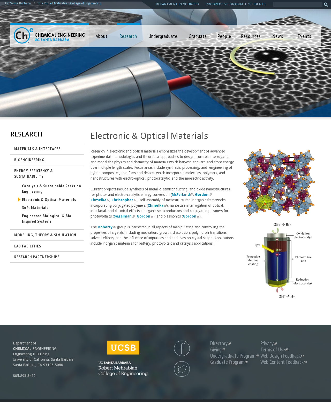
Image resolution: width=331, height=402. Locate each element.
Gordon (203, 194)
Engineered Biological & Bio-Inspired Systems (47, 218)
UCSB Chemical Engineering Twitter (182, 369)
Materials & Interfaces (37, 148)
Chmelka (100, 200)
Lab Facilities (27, 245)
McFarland (182, 194)
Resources (251, 36)
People (224, 36)
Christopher (123, 200)
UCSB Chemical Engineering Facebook (182, 348)
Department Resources (177, 4)
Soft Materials (35, 207)
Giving (217, 349)
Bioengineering (29, 159)
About (102, 36)
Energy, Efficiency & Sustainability (33, 173)
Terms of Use (274, 349)
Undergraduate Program (234, 355)
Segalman (124, 216)
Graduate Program (229, 361)
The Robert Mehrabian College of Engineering (69, 3)
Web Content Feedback (283, 361)
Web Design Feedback (282, 355)
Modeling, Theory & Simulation (45, 234)
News (277, 36)
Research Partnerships (36, 256)
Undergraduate (162, 36)
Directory (220, 343)
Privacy (268, 343)
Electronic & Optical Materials (49, 199)
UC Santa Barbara (18, 3)
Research (128, 36)
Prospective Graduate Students (236, 4)
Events (304, 36)
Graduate (198, 36)
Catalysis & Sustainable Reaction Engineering (51, 188)
